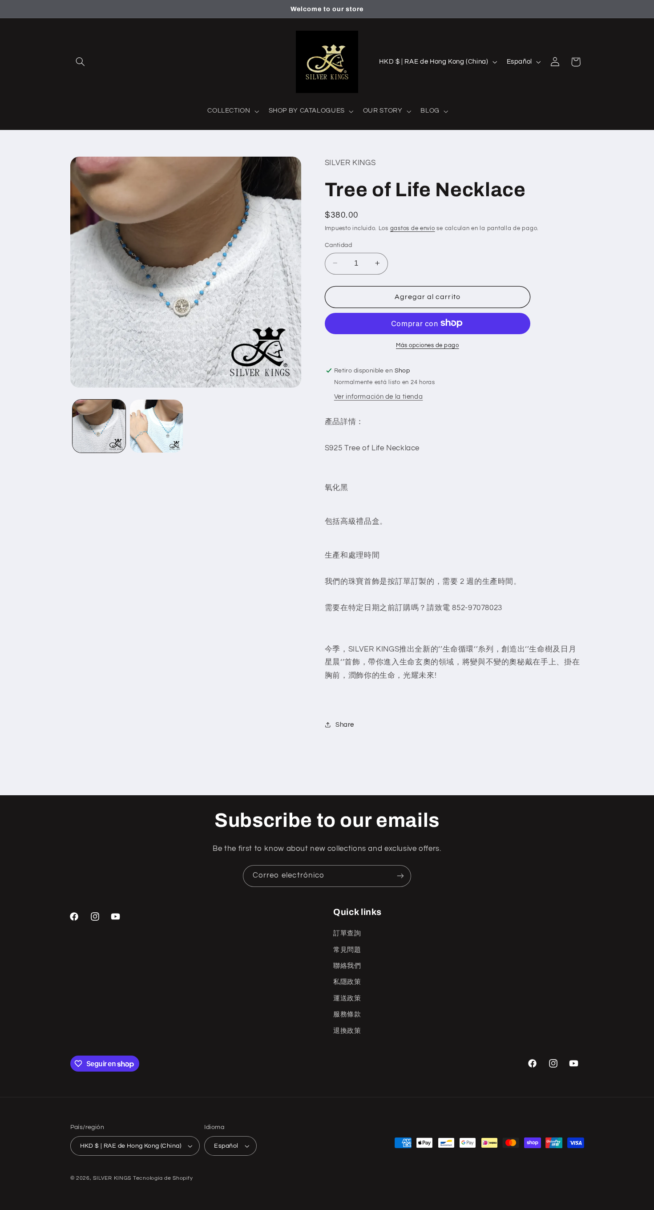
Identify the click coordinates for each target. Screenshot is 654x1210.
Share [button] (344, 724)
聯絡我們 (347, 966)
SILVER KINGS (113, 1178)
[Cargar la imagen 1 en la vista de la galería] (99, 426)
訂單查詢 (347, 933)
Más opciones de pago (427, 345)
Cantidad (338, 245)
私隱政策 (347, 982)
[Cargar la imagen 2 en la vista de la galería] (156, 426)
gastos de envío (412, 228)
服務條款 (347, 1014)
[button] (80, 62)
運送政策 (347, 998)
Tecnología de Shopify (163, 1178)
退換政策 (347, 1031)
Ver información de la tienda (378, 396)
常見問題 (347, 950)
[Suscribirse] (400, 876)
